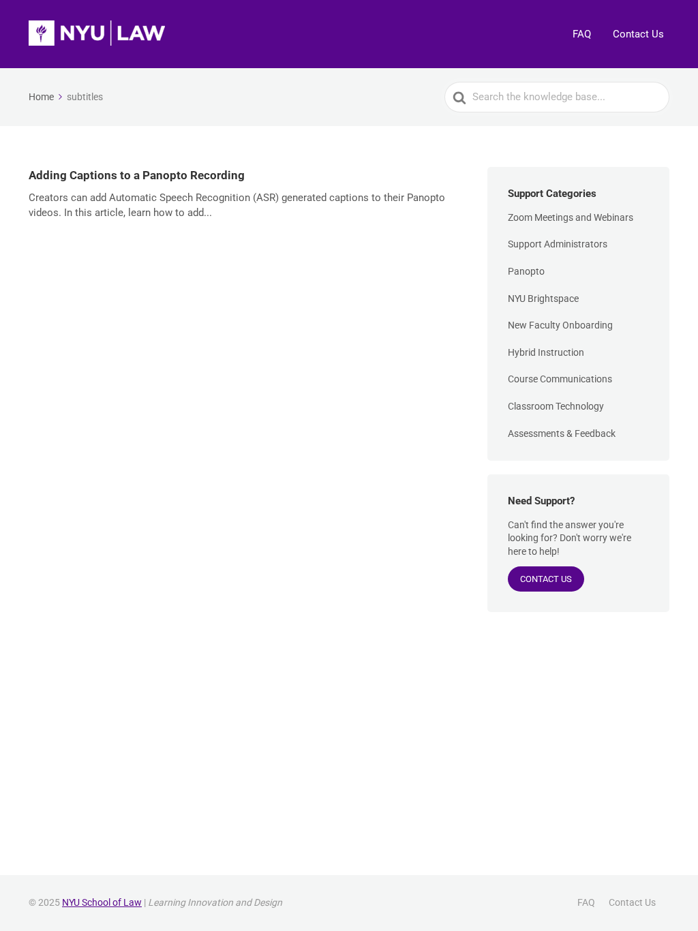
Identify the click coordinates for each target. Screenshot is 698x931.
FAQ (582, 34)
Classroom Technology (556, 406)
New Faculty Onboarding (560, 325)
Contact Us (638, 34)
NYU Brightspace (543, 298)
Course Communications (560, 378)
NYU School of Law (102, 902)
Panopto (526, 271)
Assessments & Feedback (562, 433)
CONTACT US (546, 579)
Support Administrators (557, 244)
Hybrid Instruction (546, 352)
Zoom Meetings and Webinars (570, 217)
